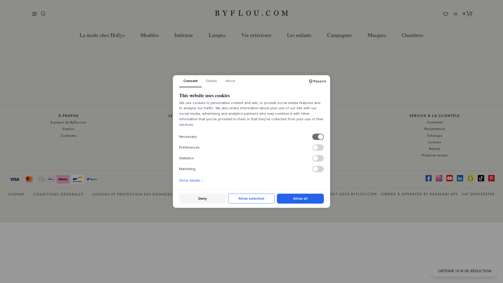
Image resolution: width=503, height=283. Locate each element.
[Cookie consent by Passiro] (317, 81)
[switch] (318, 137)
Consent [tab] (190, 81)
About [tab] (230, 81)
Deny (202, 198)
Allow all (300, 198)
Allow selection (251, 198)
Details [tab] (211, 81)
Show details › (191, 180)
